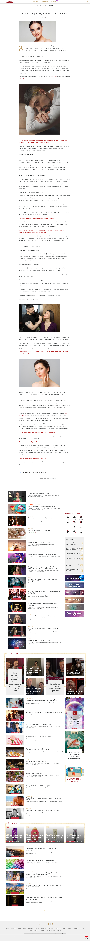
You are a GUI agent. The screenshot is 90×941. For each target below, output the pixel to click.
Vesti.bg (19, 928)
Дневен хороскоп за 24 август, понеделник (73, 564)
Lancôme (44, 5)
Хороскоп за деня (72, 513)
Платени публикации (51, 930)
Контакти (59, 930)
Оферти (15, 822)
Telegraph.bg (57, 928)
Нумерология (54, 1)
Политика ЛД (36, 930)
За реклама (43, 930)
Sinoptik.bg (43, 928)
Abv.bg (7, 928)
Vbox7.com (37, 928)
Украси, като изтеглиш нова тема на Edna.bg (74, 779)
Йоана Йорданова (76, 697)
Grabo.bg (64, 928)
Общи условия (16, 936)
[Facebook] (48, 924)
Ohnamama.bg (13, 928)
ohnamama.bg (37, 504)
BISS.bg (82, 928)
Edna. (10, 1)
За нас (30, 930)
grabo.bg (30, 528)
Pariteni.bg (70, 928)
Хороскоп (45, 1)
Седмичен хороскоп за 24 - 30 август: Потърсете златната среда (74, 559)
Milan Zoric (53, 76)
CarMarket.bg (76, 928)
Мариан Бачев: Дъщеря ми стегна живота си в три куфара (74, 543)
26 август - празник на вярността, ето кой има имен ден (74, 548)
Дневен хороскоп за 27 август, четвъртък (73, 570)
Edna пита (13, 653)
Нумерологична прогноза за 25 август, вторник (73, 554)
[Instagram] (51, 924)
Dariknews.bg (30, 928)
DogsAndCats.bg (50, 928)
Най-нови (35, 1)
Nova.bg (24, 928)
